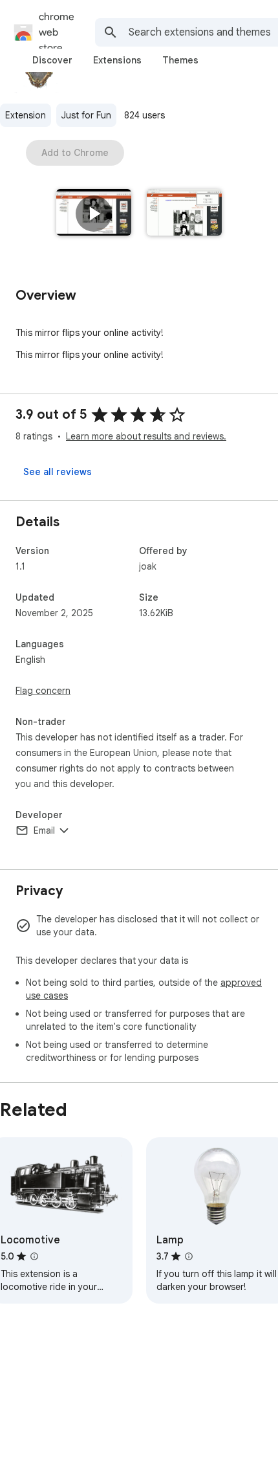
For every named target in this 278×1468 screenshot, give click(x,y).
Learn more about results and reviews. (146, 436)
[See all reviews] (58, 471)
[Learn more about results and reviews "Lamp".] (188, 1256)
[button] (93, 213)
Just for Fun (86, 115)
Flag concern (43, 690)
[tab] (52, 60)
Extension (25, 115)
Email (44, 830)
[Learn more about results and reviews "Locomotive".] (34, 1256)
